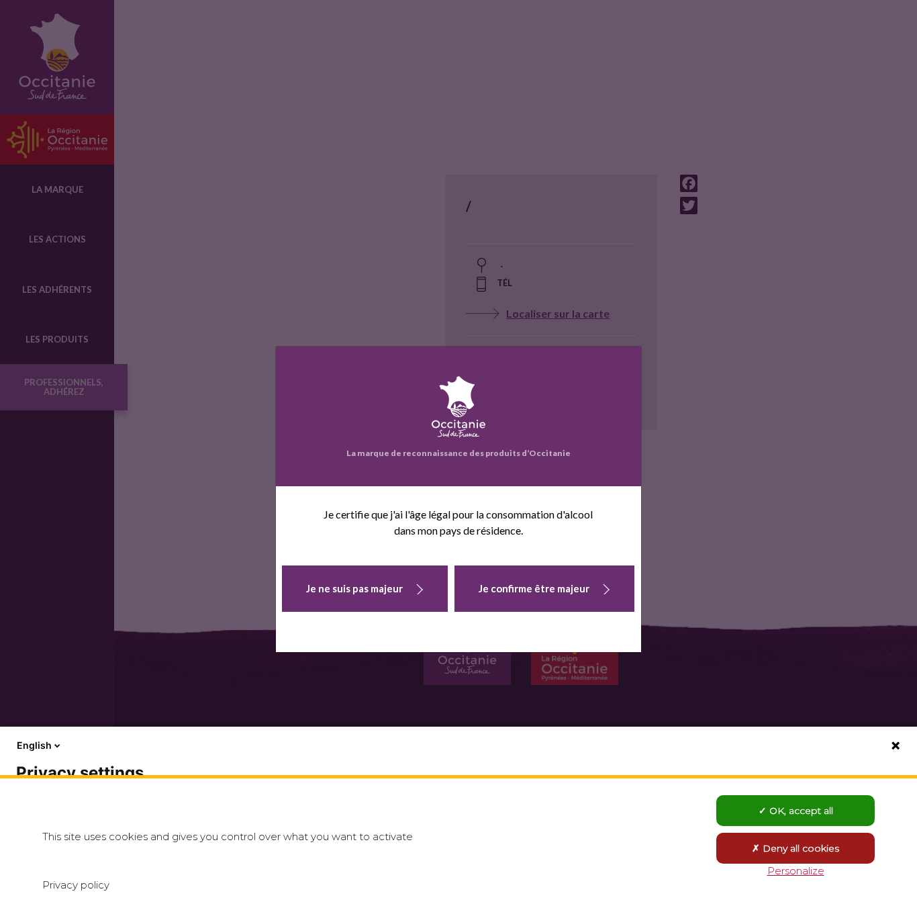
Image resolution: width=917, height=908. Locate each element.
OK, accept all (800, 811)
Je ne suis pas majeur (354, 588)
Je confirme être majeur (534, 588)
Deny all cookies (799, 848)
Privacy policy (75, 884)
